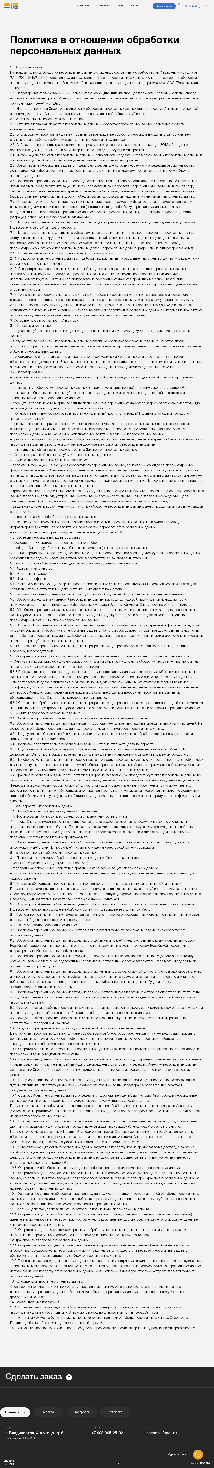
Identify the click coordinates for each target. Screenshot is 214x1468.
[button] (164, 6)
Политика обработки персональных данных (107, 1463)
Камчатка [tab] (115, 1412)
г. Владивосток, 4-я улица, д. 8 (34, 1433)
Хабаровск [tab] (82, 1412)
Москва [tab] (48, 1412)
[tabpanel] (107, 1440)
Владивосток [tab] (15, 1412)
